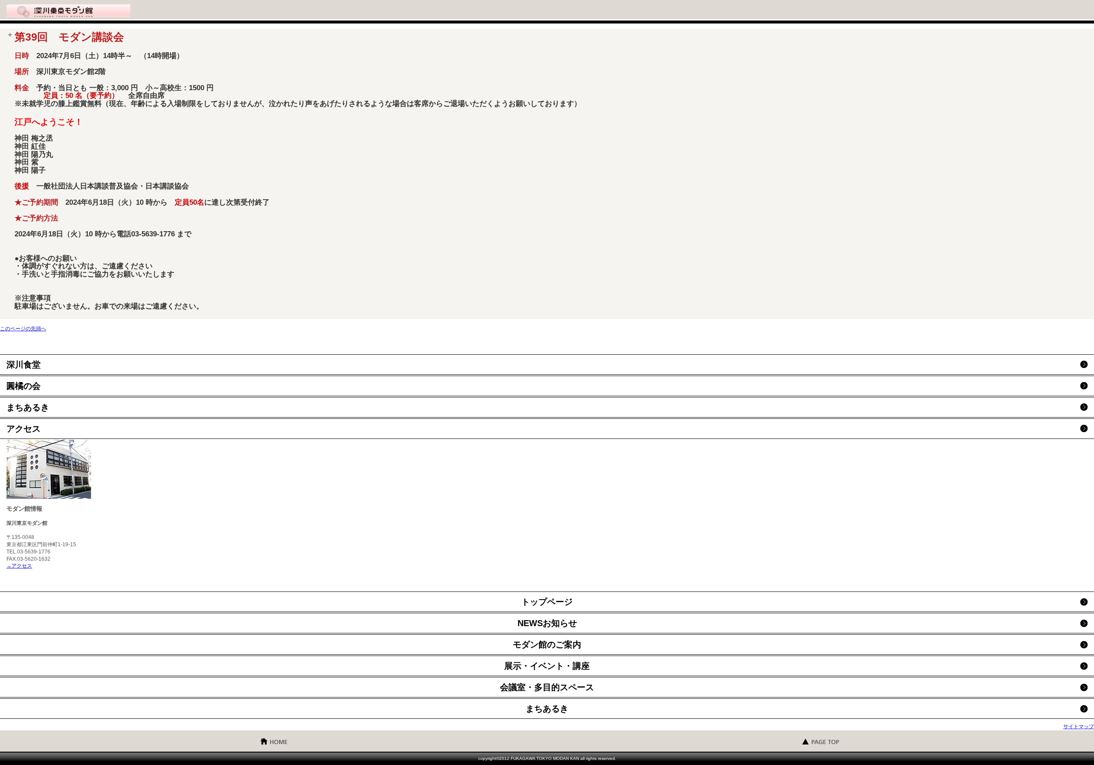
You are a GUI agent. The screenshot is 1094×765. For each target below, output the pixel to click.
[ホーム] (273, 740)
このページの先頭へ (23, 329)
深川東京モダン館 (68, 10)
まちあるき (27, 407)
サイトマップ (1078, 727)
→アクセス (19, 566)
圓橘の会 (23, 386)
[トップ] (820, 740)
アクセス (23, 428)
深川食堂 (23, 364)
